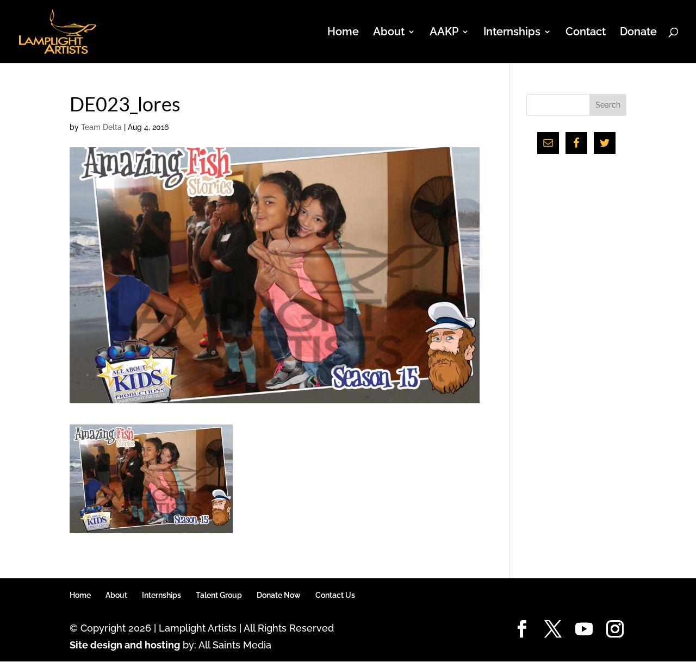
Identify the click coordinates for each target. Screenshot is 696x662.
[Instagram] (615, 629)
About (116, 595)
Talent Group (219, 595)
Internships (161, 595)
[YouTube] (584, 629)
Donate (638, 33)
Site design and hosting (125, 645)
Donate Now (279, 595)
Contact (586, 33)
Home (343, 33)
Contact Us (335, 595)
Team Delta (101, 127)
